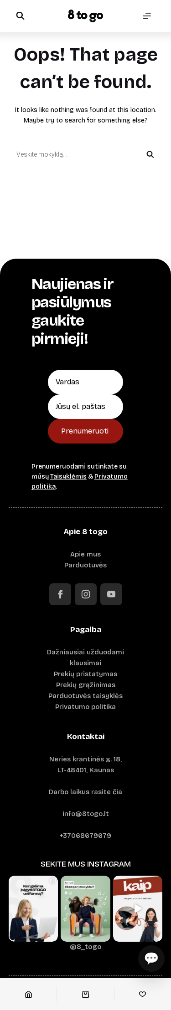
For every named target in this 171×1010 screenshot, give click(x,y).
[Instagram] (86, 594)
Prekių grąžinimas (85, 685)
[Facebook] (60, 594)
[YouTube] (111, 594)
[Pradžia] (28, 994)
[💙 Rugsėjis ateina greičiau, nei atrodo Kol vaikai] (85, 909)
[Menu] (147, 16)
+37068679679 (85, 835)
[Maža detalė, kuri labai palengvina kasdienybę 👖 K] (138, 909)
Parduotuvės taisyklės (85, 696)
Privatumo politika (85, 707)
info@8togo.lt (85, 814)
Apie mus (85, 554)
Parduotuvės (85, 565)
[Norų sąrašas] (143, 994)
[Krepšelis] (85, 994)
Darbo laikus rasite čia (85, 792)
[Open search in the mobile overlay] (20, 16)
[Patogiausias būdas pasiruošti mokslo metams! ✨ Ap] (33, 909)
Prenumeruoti (85, 431)
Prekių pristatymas (85, 674)
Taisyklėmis (68, 476)
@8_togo (86, 947)
